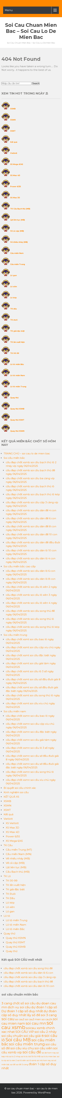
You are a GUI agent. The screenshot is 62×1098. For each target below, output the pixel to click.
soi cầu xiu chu (22, 1048)
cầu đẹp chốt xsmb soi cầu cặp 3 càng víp (30, 977)
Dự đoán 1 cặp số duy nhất (22, 1011)
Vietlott (13, 153)
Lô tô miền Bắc (17, 364)
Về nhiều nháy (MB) (19, 242)
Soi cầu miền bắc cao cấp (20, 566)
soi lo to (24, 1056)
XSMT (13, 131)
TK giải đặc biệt (17, 331)
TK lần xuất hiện (17, 342)
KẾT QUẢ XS (11, 796)
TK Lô (7, 876)
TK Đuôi (11, 893)
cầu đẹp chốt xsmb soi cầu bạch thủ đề (28, 981)
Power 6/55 (15, 187)
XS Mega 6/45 (16, 164)
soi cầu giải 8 (34, 1036)
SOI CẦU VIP (24, 1032)
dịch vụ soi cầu (19, 1007)
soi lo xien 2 (12, 1060)
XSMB (13, 109)
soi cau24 (46, 1019)
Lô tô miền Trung (18, 387)
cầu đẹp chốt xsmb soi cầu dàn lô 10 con (29, 986)
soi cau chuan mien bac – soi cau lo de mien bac (31, 31)
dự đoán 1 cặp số (44, 1007)
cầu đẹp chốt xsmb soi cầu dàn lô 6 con (28, 972)
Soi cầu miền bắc (14, 457)
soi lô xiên (21, 1060)
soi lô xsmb (31, 1060)
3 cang (6, 1003)
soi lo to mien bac (48, 1057)
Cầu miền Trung (17, 264)
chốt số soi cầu (24, 1003)
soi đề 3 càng (22, 1064)
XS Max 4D (15, 175)
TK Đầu (10, 898)
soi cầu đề (31, 1052)
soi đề (13, 1064)
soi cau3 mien (33, 1019)
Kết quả (13, 142)
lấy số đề (33, 1015)
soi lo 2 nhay (15, 1056)
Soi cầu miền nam (15, 711)
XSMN (13, 120)
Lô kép (13, 298)
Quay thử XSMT (17, 420)
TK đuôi (14, 320)
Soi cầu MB (18, 1039)
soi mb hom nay (44, 1060)
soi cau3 (19, 1019)
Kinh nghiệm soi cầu (16, 792)
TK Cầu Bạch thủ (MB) (20, 209)
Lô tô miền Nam (17, 375)
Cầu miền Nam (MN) (19, 854)
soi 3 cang (49, 1015)
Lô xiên (13, 287)
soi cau (7, 1019)
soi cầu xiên (44, 1048)
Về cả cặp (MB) (17, 231)
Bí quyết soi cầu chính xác (20, 787)
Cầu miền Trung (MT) (19, 849)
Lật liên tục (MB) (17, 220)
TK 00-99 (14, 353)
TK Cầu (8, 845)
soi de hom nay (49, 1053)
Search (35, 83)
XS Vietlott (12, 823)
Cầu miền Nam (16, 253)
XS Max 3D (15, 198)
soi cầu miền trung (27, 1044)
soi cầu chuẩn (12, 1036)
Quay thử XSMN (17, 431)
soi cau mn (36, 1023)
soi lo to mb (34, 1056)
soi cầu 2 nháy (46, 1032)
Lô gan (13, 275)
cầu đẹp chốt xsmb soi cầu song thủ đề (28, 968)
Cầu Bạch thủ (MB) (18, 871)
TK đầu (13, 309)
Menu (9, 10)
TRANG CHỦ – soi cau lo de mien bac (27, 453)
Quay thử (14, 398)
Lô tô (7, 915)
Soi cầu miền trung (15, 634)
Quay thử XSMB (17, 409)
